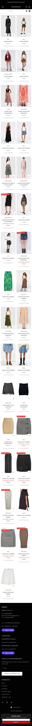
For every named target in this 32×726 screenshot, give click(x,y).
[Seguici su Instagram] (7, 702)
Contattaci (4, 689)
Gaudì (23, 513)
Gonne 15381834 (8, 41)
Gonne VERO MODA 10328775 (23, 297)
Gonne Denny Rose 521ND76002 (23, 259)
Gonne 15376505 (23, 41)
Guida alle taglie (6, 691)
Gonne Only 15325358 (8, 478)
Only (8, 39)
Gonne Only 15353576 (8, 258)
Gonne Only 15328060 (24, 442)
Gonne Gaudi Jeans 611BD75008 (24, 112)
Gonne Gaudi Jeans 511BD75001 (8, 334)
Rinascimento (8, 180)
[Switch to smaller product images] (29, 11)
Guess (8, 109)
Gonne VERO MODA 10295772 (23, 554)
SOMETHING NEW (8, 74)
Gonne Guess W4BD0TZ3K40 (8, 442)
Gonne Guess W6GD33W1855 (8, 112)
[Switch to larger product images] (26, 11)
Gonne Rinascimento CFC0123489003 (8, 220)
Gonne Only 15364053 (24, 148)
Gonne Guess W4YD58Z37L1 (24, 406)
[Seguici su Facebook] (2, 702)
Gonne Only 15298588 (8, 554)
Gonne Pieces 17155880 (8, 370)
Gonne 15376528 (23, 76)
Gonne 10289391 (8, 76)
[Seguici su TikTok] (11, 702)
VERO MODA (24, 294)
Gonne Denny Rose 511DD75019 (23, 334)
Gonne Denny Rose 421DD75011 (8, 406)
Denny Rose (24, 256)
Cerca (3, 683)
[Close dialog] (30, 714)
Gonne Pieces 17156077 (23, 370)
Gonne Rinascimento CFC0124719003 (23, 184)
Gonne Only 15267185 (24, 478)
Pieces (8, 368)
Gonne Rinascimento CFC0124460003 (8, 184)
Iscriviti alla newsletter (12, 673)
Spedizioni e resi (6, 697)
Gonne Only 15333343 (8, 148)
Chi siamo (4, 686)
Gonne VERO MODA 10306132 (8, 516)
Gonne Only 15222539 (8, 296)
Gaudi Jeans (24, 109)
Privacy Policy (5, 694)
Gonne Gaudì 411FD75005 (24, 515)
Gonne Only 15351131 (23, 220)
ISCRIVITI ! (16, 722)
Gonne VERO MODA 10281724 (8, 593)
